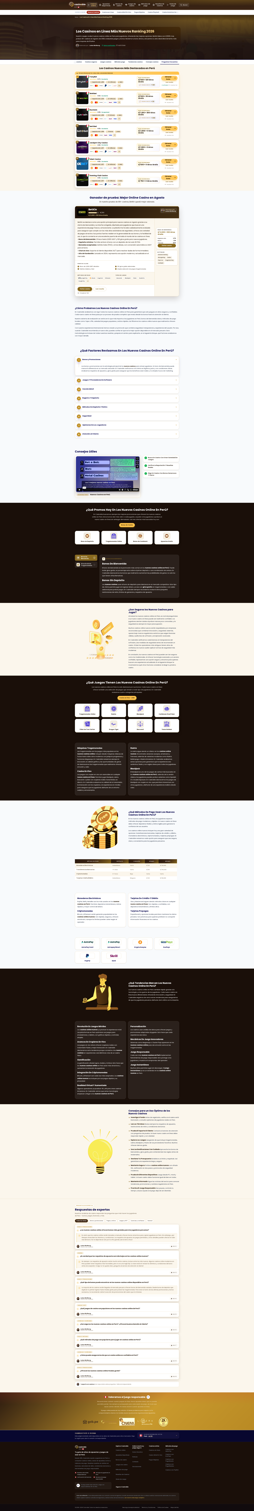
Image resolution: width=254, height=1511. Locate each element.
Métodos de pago (122, 1469)
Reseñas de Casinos (122, 1474)
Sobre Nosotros (137, 1452)
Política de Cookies (163, 1507)
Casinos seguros (91, 62)
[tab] (86, 558)
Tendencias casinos (135, 62)
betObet (93, 126)
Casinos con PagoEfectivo (169, 1465)
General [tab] (150, 1221)
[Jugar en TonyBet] (82, 82)
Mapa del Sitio (175, 1507)
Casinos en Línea (108, 12)
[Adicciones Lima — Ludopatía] (127, 1422)
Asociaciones (136, 1466)
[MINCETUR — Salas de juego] (90, 1422)
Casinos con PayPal (171, 1470)
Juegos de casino (122, 1465)
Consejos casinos (152, 62)
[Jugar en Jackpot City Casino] (82, 147)
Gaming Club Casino (99, 175)
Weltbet (93, 93)
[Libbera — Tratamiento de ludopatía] (145, 1422)
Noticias (135, 1457)
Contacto (135, 1462)
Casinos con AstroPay (169, 1450)
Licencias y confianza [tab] (137, 1221)
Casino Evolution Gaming (171, 12)
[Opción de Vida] (108, 1422)
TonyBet (93, 77)
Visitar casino (85, 289)
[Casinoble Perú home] (80, 1447)
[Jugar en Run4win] (82, 115)
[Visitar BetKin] (82, 212)
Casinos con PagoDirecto (169, 1460)
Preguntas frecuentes (170, 62)
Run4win (93, 110)
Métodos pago (119, 62)
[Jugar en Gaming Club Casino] (82, 180)
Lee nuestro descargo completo (134, 1497)
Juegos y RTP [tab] (123, 1221)
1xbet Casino (95, 159)
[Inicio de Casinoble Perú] (77, 4)
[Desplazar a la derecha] (177, 12)
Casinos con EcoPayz (169, 1455)
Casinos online (120, 1450)
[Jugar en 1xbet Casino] (82, 164)
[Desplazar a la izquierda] (75, 62)
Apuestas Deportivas (122, 1455)
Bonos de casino (121, 1460)
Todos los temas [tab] (81, 1221)
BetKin (92, 209)
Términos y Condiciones (148, 1507)
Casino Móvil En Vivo (124, 12)
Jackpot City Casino (99, 143)
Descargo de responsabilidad (130, 1507)
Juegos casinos (105, 62)
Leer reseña (169, 82)
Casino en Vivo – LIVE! (127, 698)
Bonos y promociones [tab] (96, 1221)
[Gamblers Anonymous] (163, 1422)
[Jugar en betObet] (82, 131)
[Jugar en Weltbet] (82, 98)
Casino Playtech (153, 12)
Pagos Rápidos (139, 12)
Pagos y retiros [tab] (111, 1221)
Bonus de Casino (127, 525)
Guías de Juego (121, 1479)
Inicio (76, 17)
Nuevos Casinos (93, 12)
